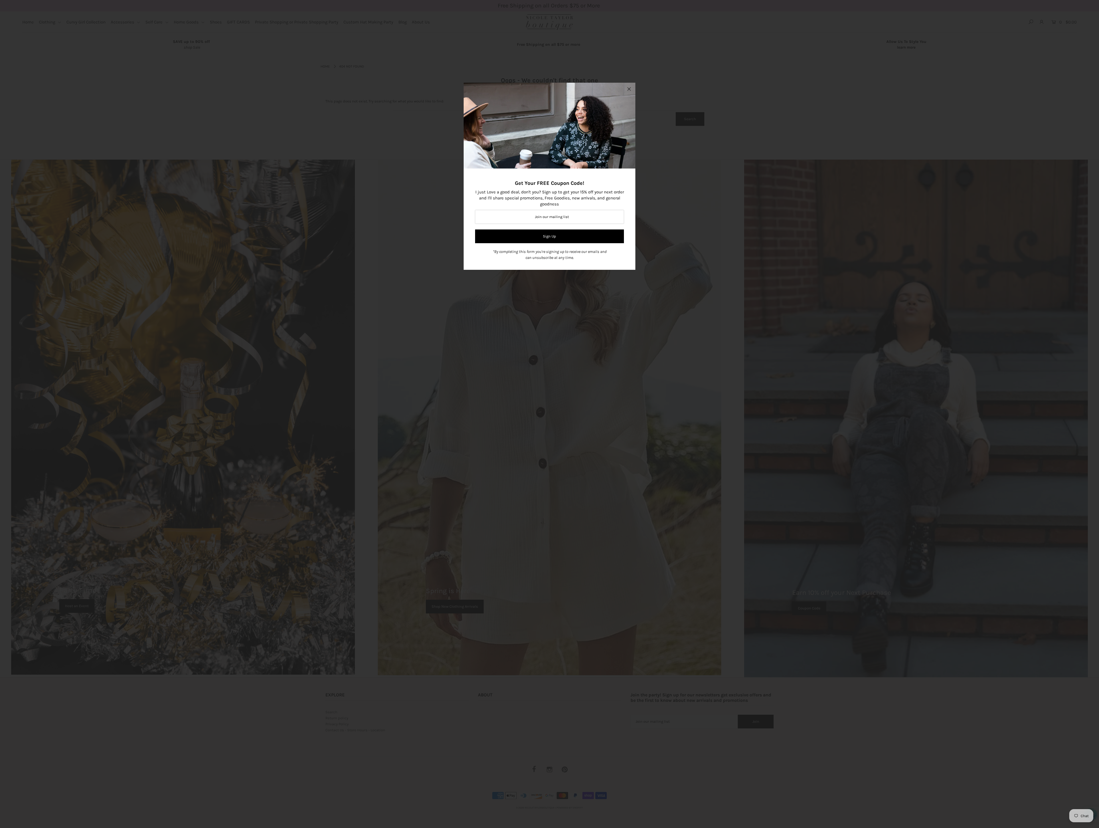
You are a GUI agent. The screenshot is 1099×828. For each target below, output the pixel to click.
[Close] (629, 89)
